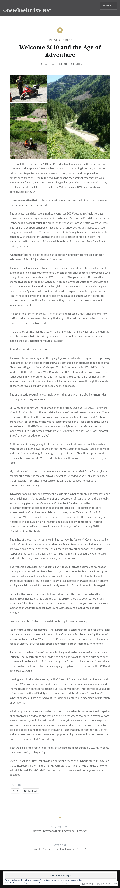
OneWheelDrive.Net (27, 10)
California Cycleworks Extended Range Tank (66, 476)
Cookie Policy (61, 883)
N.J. (50, 64)
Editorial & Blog (60, 40)
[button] (28, 89)
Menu (109, 5)
